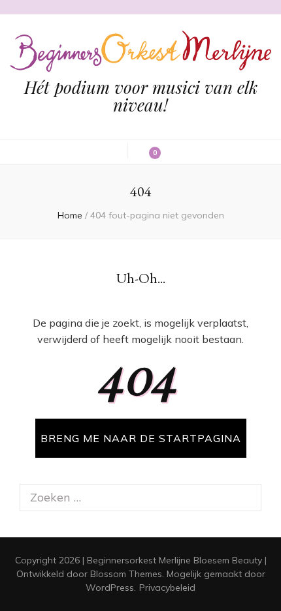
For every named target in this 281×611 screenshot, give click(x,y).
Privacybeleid (167, 587)
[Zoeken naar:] (129, 497)
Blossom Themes (126, 574)
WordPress (110, 587)
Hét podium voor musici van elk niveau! (140, 96)
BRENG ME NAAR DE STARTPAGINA (141, 438)
